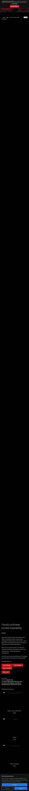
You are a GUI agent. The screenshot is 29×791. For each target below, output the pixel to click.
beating (5, 681)
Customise (7, 788)
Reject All (21, 788)
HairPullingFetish (10, 683)
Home (4, 17)
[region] (14, 782)
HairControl (4, 683)
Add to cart (5, 672)
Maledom (8, 679)
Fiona (20, 681)
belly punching (11, 681)
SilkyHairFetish (14, 684)
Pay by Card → (14, 6)
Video (7, 17)
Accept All (14, 784)
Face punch (16, 681)
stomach (19, 684)
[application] (15, 30)
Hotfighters (7, 8)
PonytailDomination (6, 684)
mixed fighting (18, 683)
